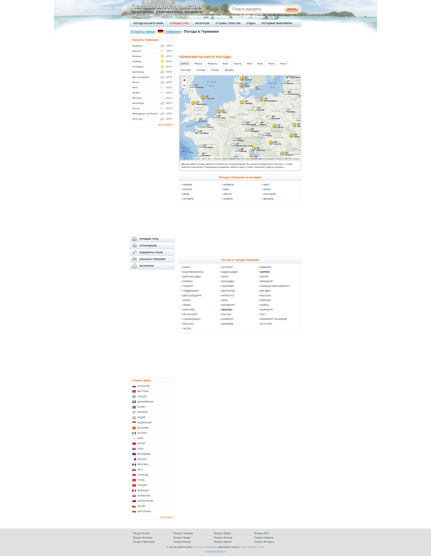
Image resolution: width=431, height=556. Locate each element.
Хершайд (227, 323)
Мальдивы (144, 454)
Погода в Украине (223, 541)
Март (266, 184)
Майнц (264, 305)
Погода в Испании (223, 537)
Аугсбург (227, 267)
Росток (226, 314)
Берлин (265, 272)
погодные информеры (205, 547)
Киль (225, 300)
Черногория (145, 501)
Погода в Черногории (144, 541)
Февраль (228, 184)
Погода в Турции (222, 533)
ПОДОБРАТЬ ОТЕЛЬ (151, 252)
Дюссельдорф (192, 295)
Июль (186, 194)
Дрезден (265, 290)
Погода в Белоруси (264, 541)
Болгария (144, 386)
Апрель (187, 189)
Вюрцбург (266, 281)
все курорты (165, 124)
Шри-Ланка (144, 511)
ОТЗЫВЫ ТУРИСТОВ (228, 23)
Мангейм (189, 309)
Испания (142, 428)
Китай (141, 443)
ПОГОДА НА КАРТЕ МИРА (148, 23)
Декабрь (268, 198)
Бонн (225, 276)
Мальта (142, 459)
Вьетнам (142, 391)
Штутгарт (266, 323)
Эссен (187, 328)
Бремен (188, 281)
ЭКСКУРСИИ (202, 23)
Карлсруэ (228, 295)
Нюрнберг (266, 309)
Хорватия (144, 496)
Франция (142, 490)
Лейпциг (265, 300)
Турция (142, 485)
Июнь (267, 189)
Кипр (140, 438)
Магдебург (228, 305)
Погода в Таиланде (183, 533)
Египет (141, 407)
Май (225, 189)
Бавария (265, 267)
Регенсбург (190, 314)
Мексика (143, 464)
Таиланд (142, 475)
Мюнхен (227, 309)
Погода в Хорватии (264, 537)
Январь (187, 184)
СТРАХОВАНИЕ (148, 245)
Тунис (141, 480)
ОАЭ (140, 469)
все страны (166, 517)
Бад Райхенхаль (193, 272)
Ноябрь (228, 198)
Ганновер (228, 286)
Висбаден (228, 281)
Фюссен (188, 323)
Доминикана (146, 401)
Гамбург (188, 286)
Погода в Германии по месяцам (240, 177)
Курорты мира (142, 31)
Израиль (142, 412)
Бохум (264, 276)
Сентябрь (269, 194)
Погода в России (181, 541)
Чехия (141, 506)
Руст (263, 314)
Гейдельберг (191, 290)
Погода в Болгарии (142, 537)
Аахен (187, 267)
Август (227, 194)
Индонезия (144, 422)
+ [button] (184, 80)
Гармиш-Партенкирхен (274, 286)
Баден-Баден (230, 272)
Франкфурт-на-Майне (273, 319)
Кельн (186, 300)
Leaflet (197, 158)
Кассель (265, 295)
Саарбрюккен (191, 319)
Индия (141, 417)
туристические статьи (252, 547)
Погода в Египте (141, 533)
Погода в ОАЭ (261, 533)
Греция (142, 396)
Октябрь (188, 198)
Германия (172, 31)
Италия (142, 433)
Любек (187, 305)
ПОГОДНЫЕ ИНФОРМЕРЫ (276, 23)
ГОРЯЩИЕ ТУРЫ (179, 23)
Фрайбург (228, 319)
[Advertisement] (240, 44)
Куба (140, 448)
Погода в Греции (181, 537)
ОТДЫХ (250, 23)
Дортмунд (228, 290)
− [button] (184, 85)
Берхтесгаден (192, 276)
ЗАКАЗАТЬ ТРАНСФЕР (152, 259)
